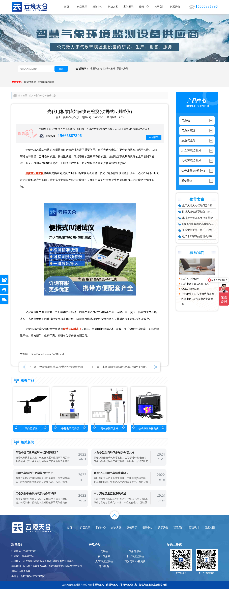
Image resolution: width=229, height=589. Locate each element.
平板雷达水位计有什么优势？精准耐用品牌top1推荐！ (199, 230)
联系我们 (175, 6)
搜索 (61, 68)
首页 (66, 6)
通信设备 (104, 566)
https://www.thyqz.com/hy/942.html (47, 354)
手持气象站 (122, 68)
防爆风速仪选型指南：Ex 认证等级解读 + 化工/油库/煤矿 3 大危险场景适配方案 (199, 211)
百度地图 (210, 527)
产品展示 (82, 6)
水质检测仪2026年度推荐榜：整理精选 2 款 (199, 217)
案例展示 (128, 6)
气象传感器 (135, 551)
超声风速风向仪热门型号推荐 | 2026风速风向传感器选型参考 (199, 205)
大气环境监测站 (104, 561)
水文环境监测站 (135, 556)
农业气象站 (104, 556)
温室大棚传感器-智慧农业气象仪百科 (61, 366)
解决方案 (113, 6)
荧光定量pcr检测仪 (135, 561)
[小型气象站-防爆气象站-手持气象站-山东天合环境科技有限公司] (29, 6)
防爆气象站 (109, 68)
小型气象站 (96, 68)
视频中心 (144, 6)
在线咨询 (154, 137)
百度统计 (194, 527)
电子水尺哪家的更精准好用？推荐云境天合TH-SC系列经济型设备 (199, 236)
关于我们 (159, 6)
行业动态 (51, 95)
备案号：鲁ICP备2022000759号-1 (28, 576)
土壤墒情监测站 (46, 82)
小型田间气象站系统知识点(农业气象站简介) (128, 366)
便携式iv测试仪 (71, 117)
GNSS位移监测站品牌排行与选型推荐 (199, 224)
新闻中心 (98, 6)
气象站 (104, 551)
